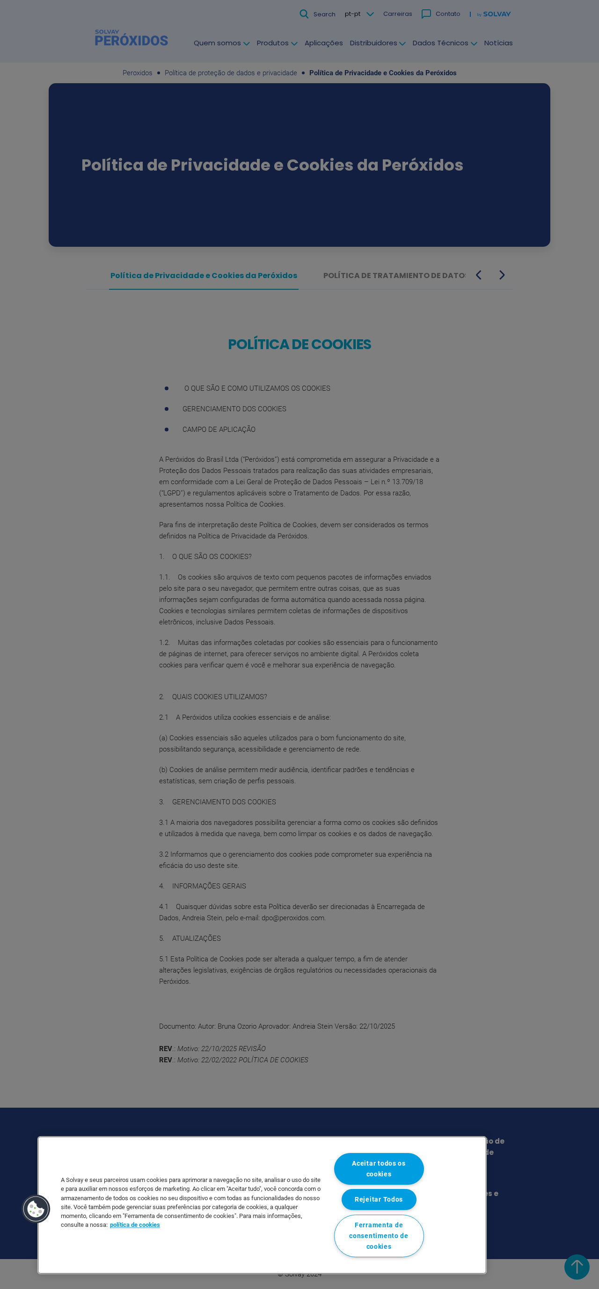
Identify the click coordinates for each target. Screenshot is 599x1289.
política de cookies (135, 1225)
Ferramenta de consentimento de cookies (379, 1236)
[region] (262, 1205)
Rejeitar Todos (379, 1199)
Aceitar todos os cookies (379, 1169)
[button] (36, 1209)
